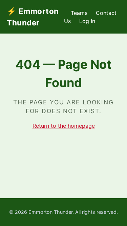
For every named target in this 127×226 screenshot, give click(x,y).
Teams (79, 12)
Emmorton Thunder (33, 16)
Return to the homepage (64, 125)
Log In (87, 21)
